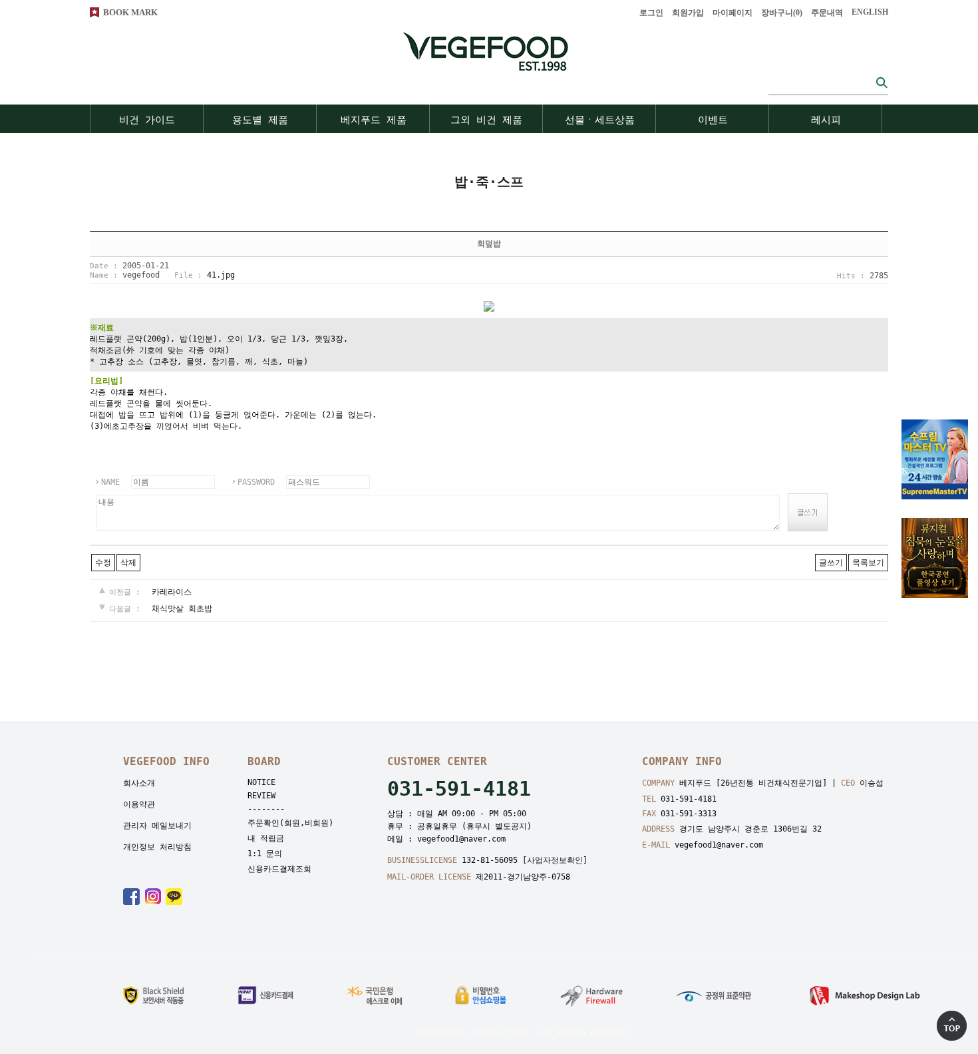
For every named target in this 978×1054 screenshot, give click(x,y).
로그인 (651, 12)
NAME (110, 482)
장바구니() (781, 12)
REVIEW (261, 795)
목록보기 (868, 562)
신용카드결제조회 (279, 869)
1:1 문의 (264, 853)
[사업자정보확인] (554, 860)
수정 (103, 562)
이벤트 (713, 120)
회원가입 (688, 12)
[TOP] (951, 1026)
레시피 (826, 120)
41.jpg (221, 275)
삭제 (128, 562)
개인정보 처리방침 (157, 847)
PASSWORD (256, 482)
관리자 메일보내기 (157, 825)
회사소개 (139, 783)
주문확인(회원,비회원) (290, 823)
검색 (881, 82)
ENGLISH (870, 12)
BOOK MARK (130, 12)
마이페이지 (732, 12)
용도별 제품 (260, 120)
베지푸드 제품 (374, 120)
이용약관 (139, 804)
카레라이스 (172, 592)
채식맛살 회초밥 (182, 608)
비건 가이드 (147, 120)
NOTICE (261, 782)
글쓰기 (831, 562)
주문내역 (827, 12)
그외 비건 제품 (486, 120)
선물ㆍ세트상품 (600, 120)
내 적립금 (265, 838)
